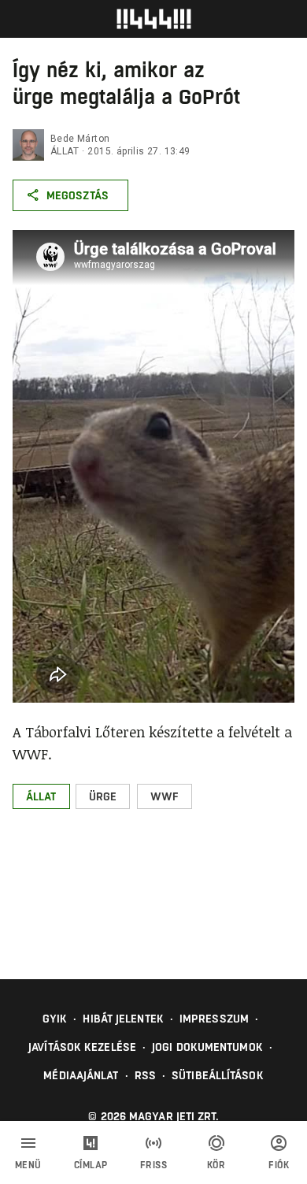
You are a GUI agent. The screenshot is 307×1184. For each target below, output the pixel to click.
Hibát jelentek (123, 1018)
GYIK (55, 1018)
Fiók (278, 1165)
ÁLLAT (64, 151)
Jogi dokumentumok (207, 1047)
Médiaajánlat (80, 1075)
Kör (216, 1165)
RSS (145, 1075)
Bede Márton (79, 138)
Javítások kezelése (82, 1047)
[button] (41, 796)
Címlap (91, 1165)
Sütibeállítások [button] (218, 1075)
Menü (28, 1165)
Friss (154, 1165)
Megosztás (77, 195)
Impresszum (214, 1018)
